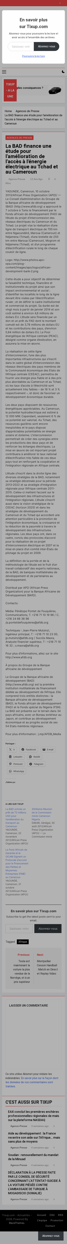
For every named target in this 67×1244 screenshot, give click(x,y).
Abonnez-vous (46, 46)
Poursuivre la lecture (33, 56)
